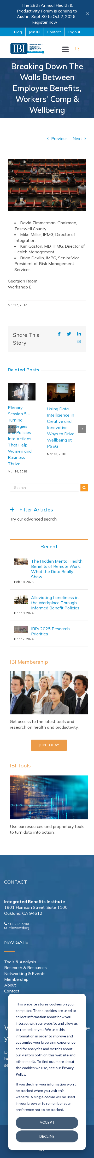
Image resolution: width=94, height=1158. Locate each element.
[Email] (79, 341)
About (10, 985)
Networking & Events (24, 973)
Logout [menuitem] (74, 32)
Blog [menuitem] (18, 32)
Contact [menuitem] (54, 32)
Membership (16, 979)
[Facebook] (59, 334)
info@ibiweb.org (18, 928)
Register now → (47, 22)
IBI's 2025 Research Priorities (50, 631)
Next (77, 138)
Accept (47, 1122)
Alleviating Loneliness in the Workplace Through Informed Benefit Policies (55, 602)
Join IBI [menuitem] (34, 32)
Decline (47, 1136)
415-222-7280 (18, 924)
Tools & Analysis (20, 961)
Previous (59, 138)
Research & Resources (25, 967)
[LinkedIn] (79, 334)
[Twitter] (69, 334)
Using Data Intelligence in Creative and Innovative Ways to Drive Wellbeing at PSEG (22, 427)
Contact (11, 990)
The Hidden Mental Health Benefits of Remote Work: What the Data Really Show (57, 568)
